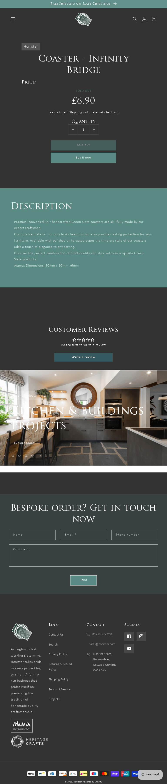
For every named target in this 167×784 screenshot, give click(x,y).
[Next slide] (40, 455)
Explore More (24, 443)
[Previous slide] (5, 455)
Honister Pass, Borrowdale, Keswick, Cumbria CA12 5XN (105, 662)
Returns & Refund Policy (60, 667)
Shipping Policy (58, 679)
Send (83, 580)
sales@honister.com (102, 644)
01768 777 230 (102, 634)
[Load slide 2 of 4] (19, 455)
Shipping (75, 112)
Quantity (84, 122)
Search (53, 644)
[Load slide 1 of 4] (13, 455)
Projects (54, 699)
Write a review (83, 357)
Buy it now (84, 157)
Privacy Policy (58, 654)
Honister (77, 782)
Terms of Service (60, 689)
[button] (13, 19)
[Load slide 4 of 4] (32, 455)
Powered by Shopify (92, 782)
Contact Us (56, 634)
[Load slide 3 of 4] (26, 455)
